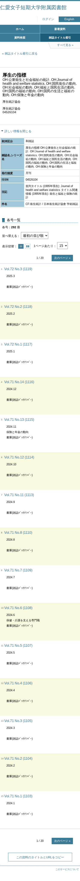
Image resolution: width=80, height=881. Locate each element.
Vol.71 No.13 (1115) (19, 419)
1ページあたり (43, 246)
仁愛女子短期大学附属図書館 (33, 7)
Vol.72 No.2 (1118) (18, 306)
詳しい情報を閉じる (17, 131)
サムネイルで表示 (28, 246)
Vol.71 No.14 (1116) (19, 382)
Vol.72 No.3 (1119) (18, 269)
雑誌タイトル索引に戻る (21, 53)
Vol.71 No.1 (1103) (18, 796)
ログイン (48, 19)
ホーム (20, 29)
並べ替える (9, 235)
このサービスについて (67, 869)
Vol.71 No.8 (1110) (18, 532)
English (69, 19)
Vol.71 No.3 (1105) (18, 721)
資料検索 (19, 37)
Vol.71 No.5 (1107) (18, 645)
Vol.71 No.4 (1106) (18, 683)
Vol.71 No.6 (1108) (18, 608)
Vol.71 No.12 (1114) (19, 457)
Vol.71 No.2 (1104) (18, 758)
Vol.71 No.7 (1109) (18, 570)
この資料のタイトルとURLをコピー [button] (40, 857)
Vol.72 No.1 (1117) (18, 344)
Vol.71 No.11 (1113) (19, 495)
